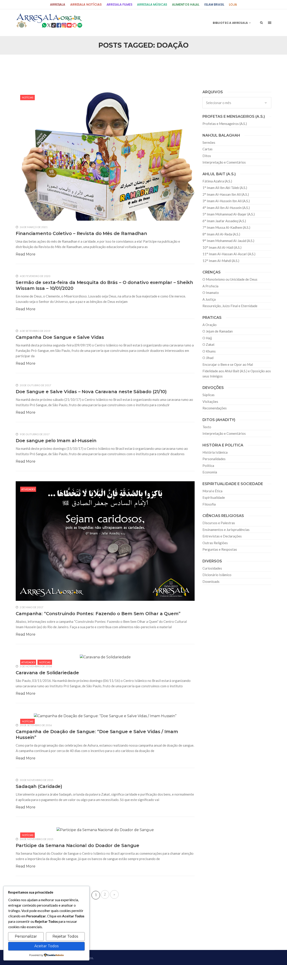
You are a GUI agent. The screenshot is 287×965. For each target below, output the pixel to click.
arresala (57, 5)
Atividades (28, 489)
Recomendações (214, 408)
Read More (25, 254)
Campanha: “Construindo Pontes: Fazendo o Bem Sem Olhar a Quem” (98, 613)
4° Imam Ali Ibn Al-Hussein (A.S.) (226, 208)
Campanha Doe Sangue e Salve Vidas (60, 337)
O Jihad (207, 358)
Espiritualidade (213, 497)
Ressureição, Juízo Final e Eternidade (229, 306)
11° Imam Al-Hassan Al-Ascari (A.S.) (228, 254)
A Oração (209, 325)
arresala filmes (119, 5)
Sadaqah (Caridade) (39, 786)
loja (233, 5)
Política (208, 466)
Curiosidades (212, 568)
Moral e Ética (212, 491)
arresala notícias (86, 5)
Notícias (27, 97)
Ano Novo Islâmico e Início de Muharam (188, 65)
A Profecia (210, 286)
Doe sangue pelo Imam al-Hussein (56, 440)
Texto (206, 427)
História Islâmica (215, 452)
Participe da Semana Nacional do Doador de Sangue (77, 845)
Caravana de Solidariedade (47, 672)
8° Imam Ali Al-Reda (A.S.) (221, 234)
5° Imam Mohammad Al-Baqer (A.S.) (228, 214)
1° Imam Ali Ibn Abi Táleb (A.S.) (224, 188)
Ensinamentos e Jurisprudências (226, 530)
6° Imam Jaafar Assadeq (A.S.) (224, 221)
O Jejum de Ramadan (217, 331)
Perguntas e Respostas (219, 549)
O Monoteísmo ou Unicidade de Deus (229, 279)
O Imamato (210, 293)
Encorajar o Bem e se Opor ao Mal (227, 364)
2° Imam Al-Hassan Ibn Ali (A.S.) (225, 194)
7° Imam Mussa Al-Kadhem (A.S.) (226, 227)
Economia (209, 472)
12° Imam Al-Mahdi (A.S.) (220, 261)
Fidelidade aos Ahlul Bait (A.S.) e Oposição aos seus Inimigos (236, 373)
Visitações (210, 401)
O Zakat (208, 344)
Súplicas (208, 395)
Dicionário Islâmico (216, 575)
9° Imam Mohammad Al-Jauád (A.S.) (228, 241)
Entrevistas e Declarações (222, 536)
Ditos (206, 156)
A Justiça (209, 299)
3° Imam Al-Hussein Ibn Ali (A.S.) (226, 201)
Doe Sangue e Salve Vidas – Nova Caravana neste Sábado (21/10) (91, 391)
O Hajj (207, 338)
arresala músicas (152, 5)
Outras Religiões (215, 543)
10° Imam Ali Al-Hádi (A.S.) (221, 247)
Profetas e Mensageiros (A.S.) (224, 124)
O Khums (209, 351)
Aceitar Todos (46, 946)
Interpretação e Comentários (224, 162)
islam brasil (214, 5)
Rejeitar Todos (65, 936)
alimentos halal (185, 5)
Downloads (211, 581)
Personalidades (214, 459)
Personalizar (26, 936)
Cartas (207, 149)
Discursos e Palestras (218, 523)
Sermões (208, 142)
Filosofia (209, 504)
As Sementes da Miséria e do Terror (59, 65)
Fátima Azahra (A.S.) (217, 181)
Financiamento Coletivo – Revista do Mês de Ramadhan (81, 233)
